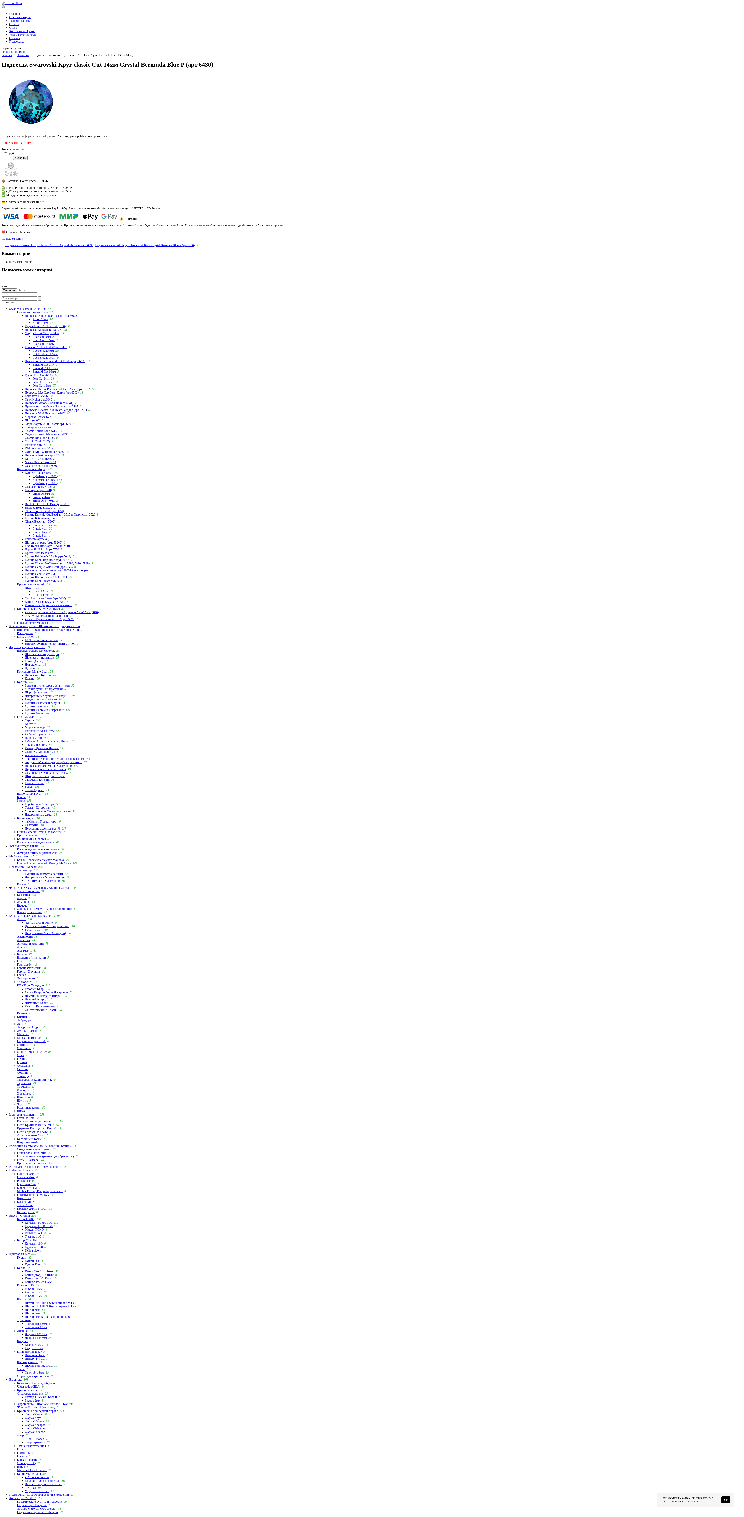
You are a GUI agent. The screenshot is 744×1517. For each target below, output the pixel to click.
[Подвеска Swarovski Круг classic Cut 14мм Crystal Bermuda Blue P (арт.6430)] (31, 129)
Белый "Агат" (34, 929)
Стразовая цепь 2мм (30, 1135)
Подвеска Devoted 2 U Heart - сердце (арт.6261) (56, 410)
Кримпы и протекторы (32, 1163)
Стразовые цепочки (30, 1393)
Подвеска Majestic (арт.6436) (43, 329)
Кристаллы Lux (19, 1254)
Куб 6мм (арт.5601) (45, 479)
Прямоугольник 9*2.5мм (33, 1194)
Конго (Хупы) (34, 661)
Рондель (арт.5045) (37, 539)
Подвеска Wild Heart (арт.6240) (45, 413)
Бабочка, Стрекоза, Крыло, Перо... (47, 741)
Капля (21, 1268)
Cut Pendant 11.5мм (45, 354)
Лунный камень (27, 1030)
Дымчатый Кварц (36, 1002)
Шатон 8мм (32, 1313)
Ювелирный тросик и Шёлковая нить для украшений (44, 626)
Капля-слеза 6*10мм (38, 1278)
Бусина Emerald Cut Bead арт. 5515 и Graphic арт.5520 (60, 514)
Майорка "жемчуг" (21, 856)
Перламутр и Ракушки (32, 1505)
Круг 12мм (24, 1198)
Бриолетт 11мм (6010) (39, 396)
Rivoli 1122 (32, 587)
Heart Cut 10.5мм (44, 340)
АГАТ (21, 919)
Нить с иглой (25, 636)
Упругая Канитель (37, 1491)
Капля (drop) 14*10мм (39, 1271)
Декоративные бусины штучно (45, 877)
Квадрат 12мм (34, 1348)
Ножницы (23, 1452)
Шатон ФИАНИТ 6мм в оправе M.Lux (50, 1302)
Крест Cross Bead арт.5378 (42, 553)
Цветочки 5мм (26, 1184)
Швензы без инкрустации (42, 654)
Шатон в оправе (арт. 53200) (43, 542)
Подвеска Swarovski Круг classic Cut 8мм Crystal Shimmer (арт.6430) (49, 245)
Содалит (22, 1072)
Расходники (25, 633)
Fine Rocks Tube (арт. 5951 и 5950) (47, 546)
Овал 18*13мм (34, 1372)
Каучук (22, 905)
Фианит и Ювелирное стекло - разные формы (55, 758)
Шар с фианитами (37, 692)
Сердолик (23, 1065)
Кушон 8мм (32, 1261)
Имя (4, 286)
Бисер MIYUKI (27, 1240)
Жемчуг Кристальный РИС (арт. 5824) (50, 619)
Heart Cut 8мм (42, 336)
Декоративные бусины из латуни (46, 696)
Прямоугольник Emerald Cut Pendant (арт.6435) (55, 361)
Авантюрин (25, 936)
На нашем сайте (12, 238)
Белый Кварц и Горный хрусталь (46, 992)
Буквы (29, 786)
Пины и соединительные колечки (39, 832)
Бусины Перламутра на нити (44, 873)
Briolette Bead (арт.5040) (40, 507)
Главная (14, 13)
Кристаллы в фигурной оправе (37, 1411)
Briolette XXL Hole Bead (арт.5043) (47, 504)
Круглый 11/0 (34, 1243)
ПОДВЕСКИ (25, 716)
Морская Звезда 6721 (39, 417)
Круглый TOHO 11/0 (38, 1222)
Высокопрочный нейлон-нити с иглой (50, 643)
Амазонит (23, 940)
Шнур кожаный (27, 1142)
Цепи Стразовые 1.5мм (32, 1132)
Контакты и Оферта (22, 31)
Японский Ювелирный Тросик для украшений (48, 629)
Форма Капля (34, 1414)
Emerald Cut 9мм (43, 364)
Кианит (22, 1016)
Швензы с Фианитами (39, 657)
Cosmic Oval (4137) (37, 441)
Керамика (23, 894)
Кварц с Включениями (40, 1006)
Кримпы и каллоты (30, 835)
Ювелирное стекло (29, 912)
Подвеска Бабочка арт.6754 (43, 455)
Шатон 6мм (32, 1309)
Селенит (22, 1069)
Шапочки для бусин (30, 793)
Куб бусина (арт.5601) (39, 472)
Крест (29, 723)
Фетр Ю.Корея (34, 1438)
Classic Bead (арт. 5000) (40, 521)
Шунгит (22, 1100)
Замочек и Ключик (37, 779)
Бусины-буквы (34, 713)
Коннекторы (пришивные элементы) (49, 605)
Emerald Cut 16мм (44, 371)
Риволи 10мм (33, 1288)
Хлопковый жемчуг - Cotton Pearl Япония (44, 908)
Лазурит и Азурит (29, 1027)
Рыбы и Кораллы (36, 734)
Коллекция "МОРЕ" (22, 1498)
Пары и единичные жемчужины (38, 849)
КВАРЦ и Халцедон (30, 985)
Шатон (21, 1299)
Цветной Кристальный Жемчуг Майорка (44, 863)
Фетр (20, 1435)
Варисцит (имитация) (31, 957)
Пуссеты (30, 668)
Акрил (22, 898)
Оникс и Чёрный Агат (32, 1051)
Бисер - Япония (19, 1215)
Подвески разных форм (32, 312)
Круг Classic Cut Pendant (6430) (45, 326)
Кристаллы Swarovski (31, 584)
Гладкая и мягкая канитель (42, 1480)
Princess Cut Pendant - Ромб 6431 (46, 347)
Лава (20, 1023)
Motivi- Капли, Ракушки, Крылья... (40, 1191)
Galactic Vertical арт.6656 (41, 465)
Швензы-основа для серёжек (36, 650)
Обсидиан (23, 1044)
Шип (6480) (32, 420)
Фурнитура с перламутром (42, 880)
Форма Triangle (35, 1428)
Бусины (22, 682)
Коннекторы (25, 818)
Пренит (22, 1062)
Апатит (22, 947)
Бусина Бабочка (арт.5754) (42, 518)
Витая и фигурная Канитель (43, 1484)
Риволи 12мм (33, 1292)
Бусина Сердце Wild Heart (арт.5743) (49, 567)
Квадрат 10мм (34, 1344)
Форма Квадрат (35, 1425)
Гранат (21, 975)
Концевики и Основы (31, 839)
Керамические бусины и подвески (39, 1501)
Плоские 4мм (26, 1177)
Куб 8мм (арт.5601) (45, 483)
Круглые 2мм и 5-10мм (32, 1208)
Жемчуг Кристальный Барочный (46, 615)
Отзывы (14, 38)
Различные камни (28, 1107)
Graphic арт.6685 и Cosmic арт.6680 (48, 424)
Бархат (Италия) (27, 1459)
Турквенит (24, 1083)
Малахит (23, 1034)
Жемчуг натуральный (23, 846)
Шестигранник (27, 1362)
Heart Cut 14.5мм (44, 343)
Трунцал (30, 1487)
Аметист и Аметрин (30, 943)
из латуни (31, 825)
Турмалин (23, 1086)
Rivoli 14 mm (41, 594)
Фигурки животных (38, 427)
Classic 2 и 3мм (42, 525)
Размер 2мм (32, 1400)
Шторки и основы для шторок (45, 776)
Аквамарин (24, 950)
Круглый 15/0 (34, 1247)
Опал (20, 1055)
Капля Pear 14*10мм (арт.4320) (45, 601)
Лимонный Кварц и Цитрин (43, 996)
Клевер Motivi (26, 1201)
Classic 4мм (40, 528)
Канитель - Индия (29, 1473)
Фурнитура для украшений (27, 647)
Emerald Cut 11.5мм (45, 368)
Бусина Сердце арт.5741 (41, 573)
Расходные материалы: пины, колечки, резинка (40, 1145)
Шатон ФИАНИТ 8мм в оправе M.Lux (50, 1306)
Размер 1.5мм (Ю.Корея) (41, 1397)
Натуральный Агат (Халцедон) (45, 933)
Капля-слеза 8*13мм (38, 1282)
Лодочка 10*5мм (36, 1334)
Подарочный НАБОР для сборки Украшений (39, 1494)
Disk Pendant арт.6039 (39, 448)
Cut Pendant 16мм (44, 357)
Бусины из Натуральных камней (30, 915)
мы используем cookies (684, 1501)
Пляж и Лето (33, 737)
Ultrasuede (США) (28, 1386)
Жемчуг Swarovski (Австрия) (36, 1407)
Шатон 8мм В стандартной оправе (47, 1316)
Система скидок (20, 17)
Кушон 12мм (33, 1264)
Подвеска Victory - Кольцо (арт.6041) (49, 403)
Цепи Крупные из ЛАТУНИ (36, 1125)
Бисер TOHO (25, 1219)
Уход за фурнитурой (22, 34)
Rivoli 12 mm (41, 591)
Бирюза (22, 954)
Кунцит (22, 1013)
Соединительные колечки (34, 1149)
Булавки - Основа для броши (36, 1383)
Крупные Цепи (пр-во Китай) (36, 1128)
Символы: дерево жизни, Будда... (47, 772)
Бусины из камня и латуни (42, 703)
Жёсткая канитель (37, 1477)
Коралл (22, 884)
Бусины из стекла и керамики (44, 710)
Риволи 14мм (33, 1295)
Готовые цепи (26, 1118)
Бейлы (21, 797)
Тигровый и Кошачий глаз (34, 1079)
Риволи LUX (25, 1285)
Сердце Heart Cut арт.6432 (42, 333)
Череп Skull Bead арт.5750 (42, 549)
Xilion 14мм (40, 322)
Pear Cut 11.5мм (43, 382)
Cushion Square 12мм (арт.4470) (45, 598)
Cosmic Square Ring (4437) (42, 430)
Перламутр (24, 870)
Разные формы (34, 783)
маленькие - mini (36, 755)
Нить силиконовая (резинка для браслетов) (45, 1156)
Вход (22, 51)
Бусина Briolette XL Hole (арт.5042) (48, 556)
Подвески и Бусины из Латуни (37, 1512)
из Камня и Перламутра (40, 821)
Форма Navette (34, 1421)
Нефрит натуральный (31, 1041)
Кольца (30, 678)
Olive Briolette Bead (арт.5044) (44, 511)
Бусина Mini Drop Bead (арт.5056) (47, 560)
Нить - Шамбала (28, 1159)
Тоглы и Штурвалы (37, 807)
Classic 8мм (40, 535)
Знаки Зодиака (34, 790)
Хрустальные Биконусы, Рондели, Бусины (45, 1404)
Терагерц (23, 1076)
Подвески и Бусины (38, 675)
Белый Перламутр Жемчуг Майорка (41, 859)
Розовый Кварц (35, 989)
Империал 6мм (35, 1355)
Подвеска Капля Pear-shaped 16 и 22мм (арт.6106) (57, 389)
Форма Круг (33, 1418)
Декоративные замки (39, 814)
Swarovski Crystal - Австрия (27, 308)
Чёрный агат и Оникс (39, 922)
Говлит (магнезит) (29, 968)
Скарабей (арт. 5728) (38, 486)
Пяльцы (22, 1456)
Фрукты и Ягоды (36, 744)
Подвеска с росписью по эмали (45, 769)
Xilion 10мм (40, 319)
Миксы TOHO (34, 1229)
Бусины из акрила (37, 706)
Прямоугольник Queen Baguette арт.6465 (51, 406)
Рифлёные (24, 1180)
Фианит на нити (28, 891)
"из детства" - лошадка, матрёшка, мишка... (53, 762)
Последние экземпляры (32, 622)
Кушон (22, 1257)
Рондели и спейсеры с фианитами (47, 685)
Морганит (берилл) (29, 1037)
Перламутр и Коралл (23, 866)
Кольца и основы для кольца (36, 842)
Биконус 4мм (41, 497)
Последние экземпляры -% (42, 828)
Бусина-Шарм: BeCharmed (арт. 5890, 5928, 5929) (57, 563)
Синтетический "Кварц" (41, 1009)
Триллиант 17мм (36, 1327)
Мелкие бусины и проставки (44, 689)
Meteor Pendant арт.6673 (40, 462)
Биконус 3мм (41, 493)
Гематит (22, 961)
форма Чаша (25, 1205)
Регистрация (10, 51)
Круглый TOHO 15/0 (39, 1226)
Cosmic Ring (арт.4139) (40, 437)
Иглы (20, 1449)
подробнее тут (52, 195)
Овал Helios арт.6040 (38, 399)
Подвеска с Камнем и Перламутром (48, 765)
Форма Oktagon (35, 1431)
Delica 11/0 (32, 1250)
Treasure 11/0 (33, 1236)
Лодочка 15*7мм (36, 1337)
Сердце (29, 720)
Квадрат (22, 1341)
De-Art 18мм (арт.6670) (40, 458)
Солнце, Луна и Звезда (40, 751)
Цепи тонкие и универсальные (37, 1121)
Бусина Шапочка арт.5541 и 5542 (47, 577)
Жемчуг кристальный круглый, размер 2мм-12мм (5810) (62, 612)
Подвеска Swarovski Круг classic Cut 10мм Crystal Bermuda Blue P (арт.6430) (145, 245)
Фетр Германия (35, 1442)
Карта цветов (26, 1212)
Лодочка (22, 1330)
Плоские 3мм (26, 1173)
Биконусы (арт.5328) (38, 490)
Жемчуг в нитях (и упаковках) (37, 853)
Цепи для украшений (23, 1114)
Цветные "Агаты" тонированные (47, 926)
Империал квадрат (29, 1351)
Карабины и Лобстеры (40, 804)
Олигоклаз (24, 1048)
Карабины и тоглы (29, 1139)
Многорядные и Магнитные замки (48, 811)
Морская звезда (35, 727)
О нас (13, 27)
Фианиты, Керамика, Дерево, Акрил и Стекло (39, 887)
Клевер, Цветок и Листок (42, 748)
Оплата (14, 24)
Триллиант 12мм (36, 1323)
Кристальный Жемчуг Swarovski (38, 608)
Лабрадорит (25, 1020)
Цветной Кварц (35, 999)
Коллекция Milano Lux (32, 671)
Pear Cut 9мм (41, 378)
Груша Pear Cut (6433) (39, 375)
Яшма (21, 1111)
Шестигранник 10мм (39, 1365)
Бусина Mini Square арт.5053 (43, 580)
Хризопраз (24, 1093)
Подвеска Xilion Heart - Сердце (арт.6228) (52, 315)
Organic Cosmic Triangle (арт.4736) (47, 434)
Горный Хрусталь (28, 971)
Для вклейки (33, 664)
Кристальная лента (29, 1390)
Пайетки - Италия (21, 1170)
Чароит (22, 1104)
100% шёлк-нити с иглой (41, 640)
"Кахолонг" (24, 982)
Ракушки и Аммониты (40, 730)
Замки (21, 800)
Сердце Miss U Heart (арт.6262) (45, 451)
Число (22, 290)
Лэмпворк (23, 901)
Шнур (21, 1466)
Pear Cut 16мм (42, 385)
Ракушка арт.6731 (36, 444)
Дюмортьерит (26, 978)
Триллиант (24, 1320)
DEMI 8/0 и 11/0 (35, 1233)
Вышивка (15, 1379)
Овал (21, 1369)
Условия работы (19, 20)
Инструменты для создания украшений (35, 1166)
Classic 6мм (40, 532)
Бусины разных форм (31, 469)
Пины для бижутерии (31, 1152)
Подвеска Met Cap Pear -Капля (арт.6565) (52, 392)
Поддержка (16, 41)
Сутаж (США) (26, 1463)
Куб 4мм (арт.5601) (45, 476)
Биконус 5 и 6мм (44, 500)
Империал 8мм (35, 1358)
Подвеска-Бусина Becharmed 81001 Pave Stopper (56, 570)
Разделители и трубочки (41, 699)
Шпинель (23, 1097)
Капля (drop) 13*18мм (39, 1275)
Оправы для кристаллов (33, 1376)
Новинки (23, 55)
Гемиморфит (25, 964)
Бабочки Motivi (27, 1187)
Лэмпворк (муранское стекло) (36, 1508)
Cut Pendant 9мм (43, 350)
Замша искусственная (31, 1445)
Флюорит (23, 1090)
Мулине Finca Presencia (32, 1470)
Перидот (22, 1058)
